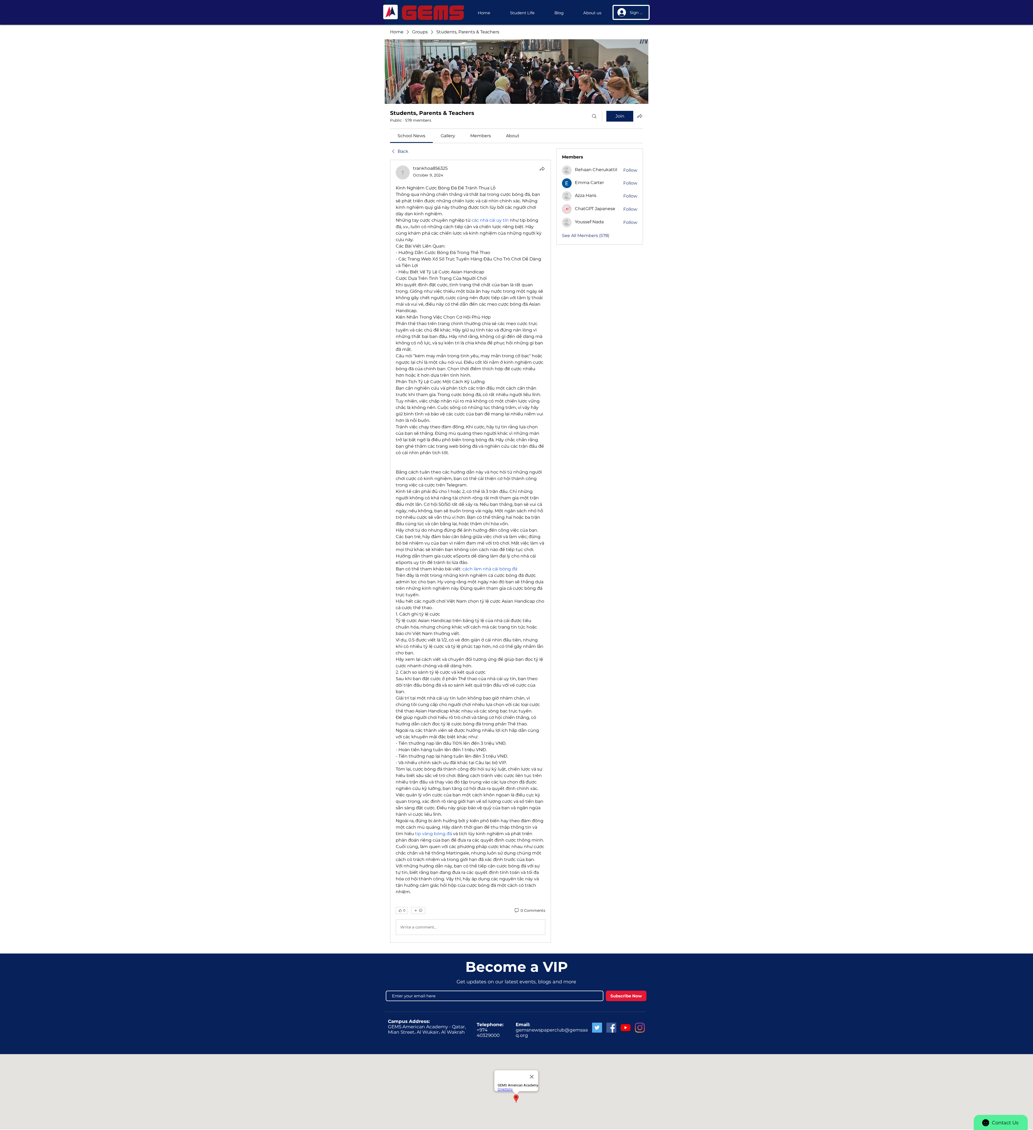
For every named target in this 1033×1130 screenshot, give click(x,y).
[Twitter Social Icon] (597, 1028)
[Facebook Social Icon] (611, 1028)
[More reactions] (418, 910)
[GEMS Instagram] (640, 1028)
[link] (411, 135)
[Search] (594, 116)
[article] (470, 551)
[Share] (542, 168)
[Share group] (639, 116)
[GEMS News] (626, 1028)
